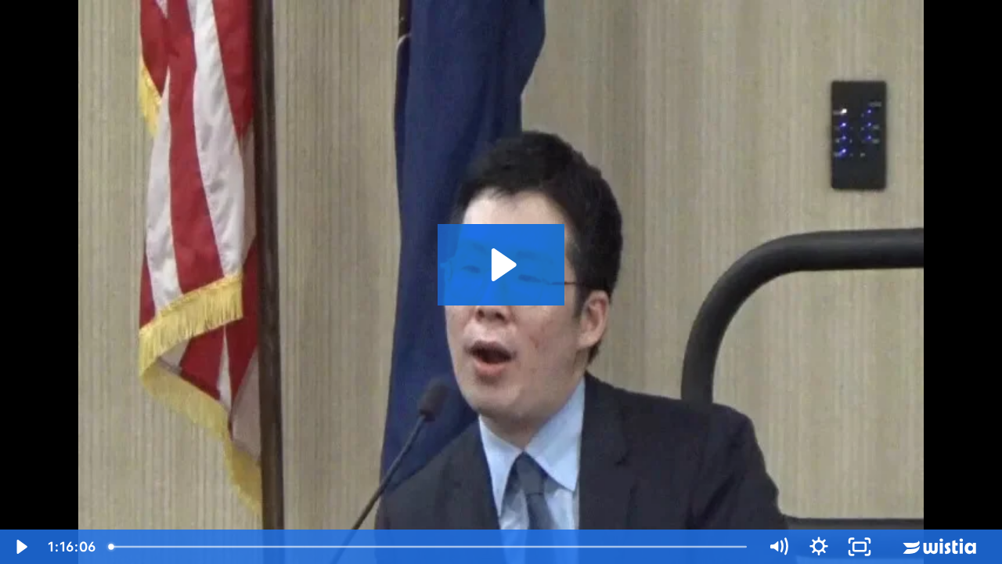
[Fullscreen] (859, 547)
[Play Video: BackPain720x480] (501, 265)
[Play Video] (20, 547)
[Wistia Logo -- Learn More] (941, 547)
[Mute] (778, 547)
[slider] (431, 547)
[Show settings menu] (818, 547)
